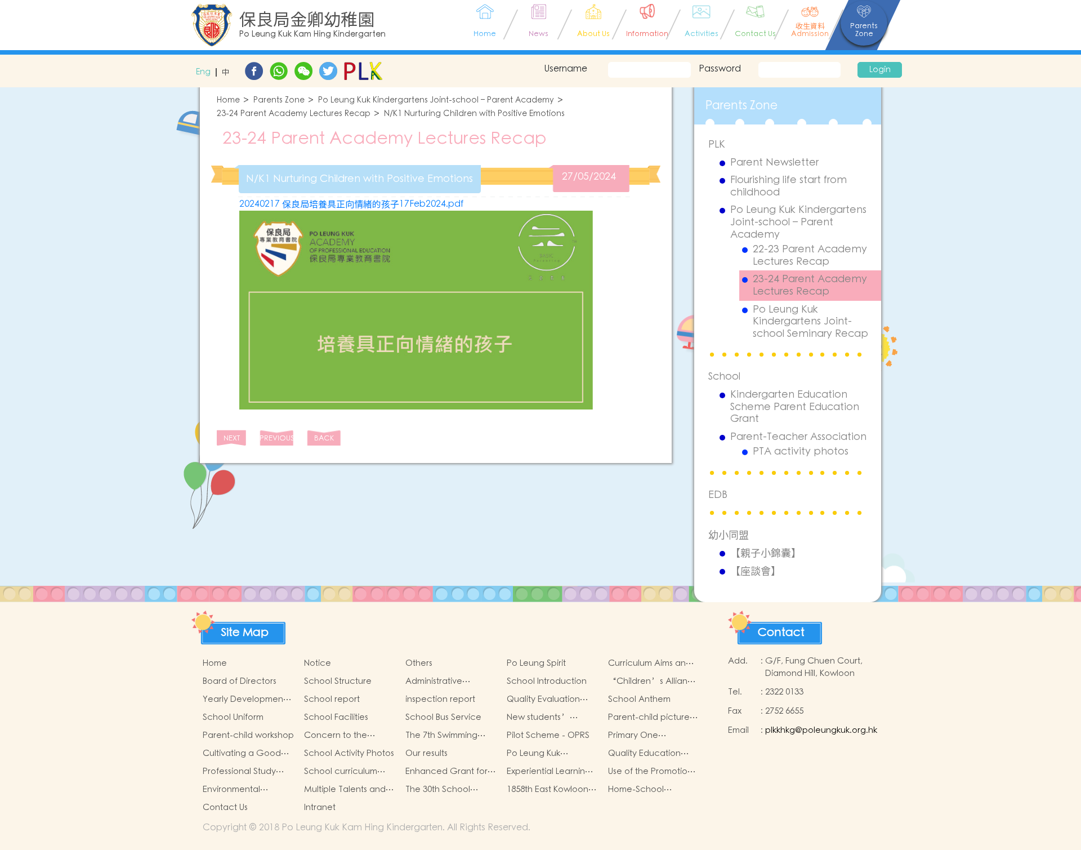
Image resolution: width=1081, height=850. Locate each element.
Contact (781, 632)
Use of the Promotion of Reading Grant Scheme (650, 772)
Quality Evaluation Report (543, 699)
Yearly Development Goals (244, 699)
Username (565, 69)
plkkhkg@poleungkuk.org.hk (821, 730)
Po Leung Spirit (536, 663)
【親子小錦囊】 (765, 553)
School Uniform (233, 717)
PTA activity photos (800, 452)
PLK (716, 144)
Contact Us (225, 807)
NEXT (232, 438)
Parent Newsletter (774, 163)
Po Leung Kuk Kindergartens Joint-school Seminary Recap (810, 322)
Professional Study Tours (239, 772)
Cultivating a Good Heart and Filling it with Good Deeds (248, 753)
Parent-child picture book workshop (649, 717)
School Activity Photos (349, 753)
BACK (324, 438)
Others (418, 663)
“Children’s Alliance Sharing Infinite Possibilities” (653, 681)
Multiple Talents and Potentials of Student (346, 790)
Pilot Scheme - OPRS (548, 735)
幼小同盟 (728, 535)
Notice (317, 663)
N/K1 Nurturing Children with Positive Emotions (474, 114)
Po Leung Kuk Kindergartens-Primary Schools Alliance (551, 753)
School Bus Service (443, 717)
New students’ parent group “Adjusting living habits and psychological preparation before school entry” (546, 717)
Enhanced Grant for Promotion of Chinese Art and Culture (449, 772)
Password (720, 69)
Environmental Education (231, 790)
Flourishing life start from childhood (788, 186)
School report (332, 699)
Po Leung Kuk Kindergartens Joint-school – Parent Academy (436, 100)
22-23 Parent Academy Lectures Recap (810, 255)
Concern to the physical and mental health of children (345, 735)
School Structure (338, 681)
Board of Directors (239, 681)
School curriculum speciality (340, 772)
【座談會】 (755, 571)
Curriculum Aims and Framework (649, 663)
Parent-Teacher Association (798, 437)
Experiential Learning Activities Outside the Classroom (549, 772)
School (724, 377)
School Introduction (547, 681)
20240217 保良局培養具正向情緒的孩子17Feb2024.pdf (351, 204)
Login (880, 69)
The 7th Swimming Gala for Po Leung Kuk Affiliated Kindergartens (450, 735)
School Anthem (639, 699)
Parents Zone (279, 100)
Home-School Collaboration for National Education (647, 790)
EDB (717, 495)
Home (228, 100)
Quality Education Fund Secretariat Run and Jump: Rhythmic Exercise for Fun (650, 753)
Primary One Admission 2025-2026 (649, 735)
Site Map (245, 632)
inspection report (440, 699)
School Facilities (336, 717)
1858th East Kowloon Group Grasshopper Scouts (548, 790)
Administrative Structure (433, 681)
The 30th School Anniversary (437, 790)
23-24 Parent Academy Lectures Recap (293, 114)
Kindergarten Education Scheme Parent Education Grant (794, 407)
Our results (426, 753)
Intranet (320, 807)
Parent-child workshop (248, 735)
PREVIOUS (276, 438)
